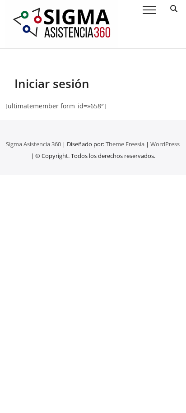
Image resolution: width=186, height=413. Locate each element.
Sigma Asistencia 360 (33, 144)
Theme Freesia (125, 144)
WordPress (165, 144)
